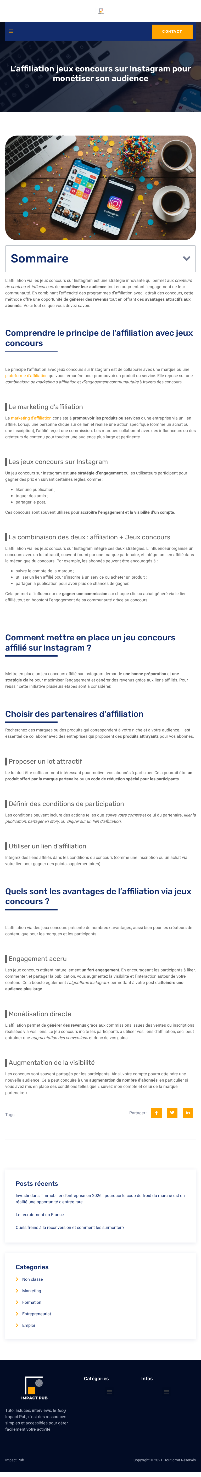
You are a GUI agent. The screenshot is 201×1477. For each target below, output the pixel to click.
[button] (186, 259)
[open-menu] (11, 32)
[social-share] (156, 1113)
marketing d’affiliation (31, 418)
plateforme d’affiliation (26, 376)
